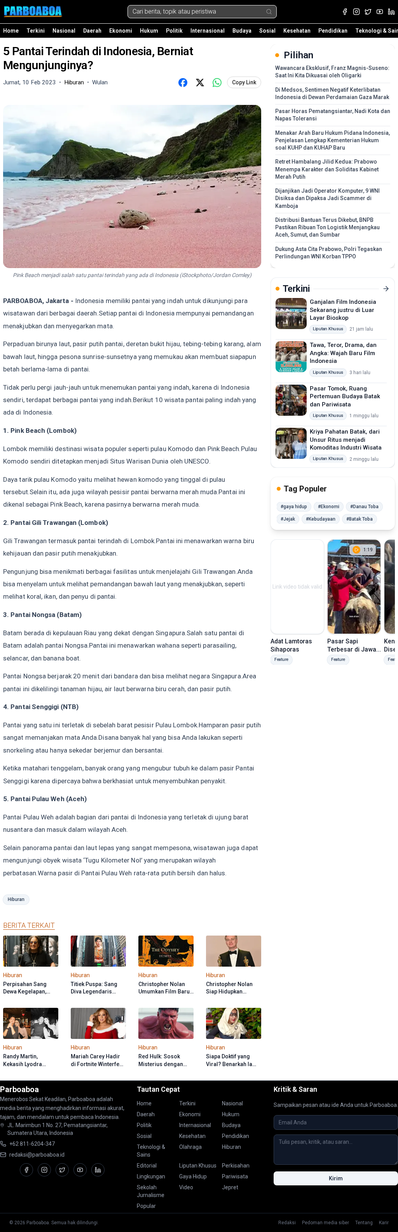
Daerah (92, 31)
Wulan (100, 82)
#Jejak (288, 519)
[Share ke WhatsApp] (217, 82)
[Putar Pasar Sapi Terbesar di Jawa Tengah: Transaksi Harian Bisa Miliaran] (354, 587)
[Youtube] (379, 11)
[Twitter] (368, 11)
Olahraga (190, 1147)
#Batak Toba (359, 519)
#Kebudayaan (320, 519)
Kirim (336, 1178)
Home (11, 31)
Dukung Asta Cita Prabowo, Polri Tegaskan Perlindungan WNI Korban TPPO (328, 253)
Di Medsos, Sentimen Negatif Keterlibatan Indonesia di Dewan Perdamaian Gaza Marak (332, 93)
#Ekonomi (328, 506)
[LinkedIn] (391, 11)
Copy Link (244, 82)
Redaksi (287, 1222)
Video (186, 1187)
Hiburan (16, 899)
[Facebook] (344, 11)
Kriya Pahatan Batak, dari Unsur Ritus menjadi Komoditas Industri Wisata (346, 439)
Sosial (267, 31)
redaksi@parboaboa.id (37, 1155)
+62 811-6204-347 (32, 1144)
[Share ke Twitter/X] (200, 82)
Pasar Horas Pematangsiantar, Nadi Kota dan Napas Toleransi (332, 115)
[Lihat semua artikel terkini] (386, 289)
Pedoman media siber (325, 1222)
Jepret (230, 1187)
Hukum (149, 31)
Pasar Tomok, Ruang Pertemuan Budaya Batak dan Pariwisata (345, 396)
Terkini (35, 31)
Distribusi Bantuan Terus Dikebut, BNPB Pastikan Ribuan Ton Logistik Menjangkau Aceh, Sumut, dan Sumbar (327, 227)
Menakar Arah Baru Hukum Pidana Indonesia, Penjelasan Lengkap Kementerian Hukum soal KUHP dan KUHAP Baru (332, 140)
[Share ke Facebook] (183, 82)
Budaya (241, 31)
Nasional (63, 31)
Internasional (207, 31)
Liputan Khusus (197, 1165)
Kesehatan (297, 31)
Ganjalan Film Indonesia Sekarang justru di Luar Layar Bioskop (343, 309)
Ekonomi (120, 31)
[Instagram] (356, 11)
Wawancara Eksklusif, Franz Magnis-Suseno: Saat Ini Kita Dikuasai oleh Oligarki (332, 71)
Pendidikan (332, 31)
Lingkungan (151, 1176)
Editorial (147, 1165)
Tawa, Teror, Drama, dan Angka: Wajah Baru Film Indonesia (343, 353)
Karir (384, 1222)
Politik (174, 31)
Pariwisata (235, 1176)
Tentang (364, 1222)
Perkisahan (236, 1165)
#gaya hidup (294, 506)
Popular (146, 1206)
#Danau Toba (364, 506)
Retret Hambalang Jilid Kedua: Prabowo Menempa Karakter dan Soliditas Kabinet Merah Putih (327, 169)
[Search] (269, 12)
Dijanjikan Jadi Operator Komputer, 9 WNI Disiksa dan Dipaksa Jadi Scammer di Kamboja (327, 198)
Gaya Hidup (193, 1176)
